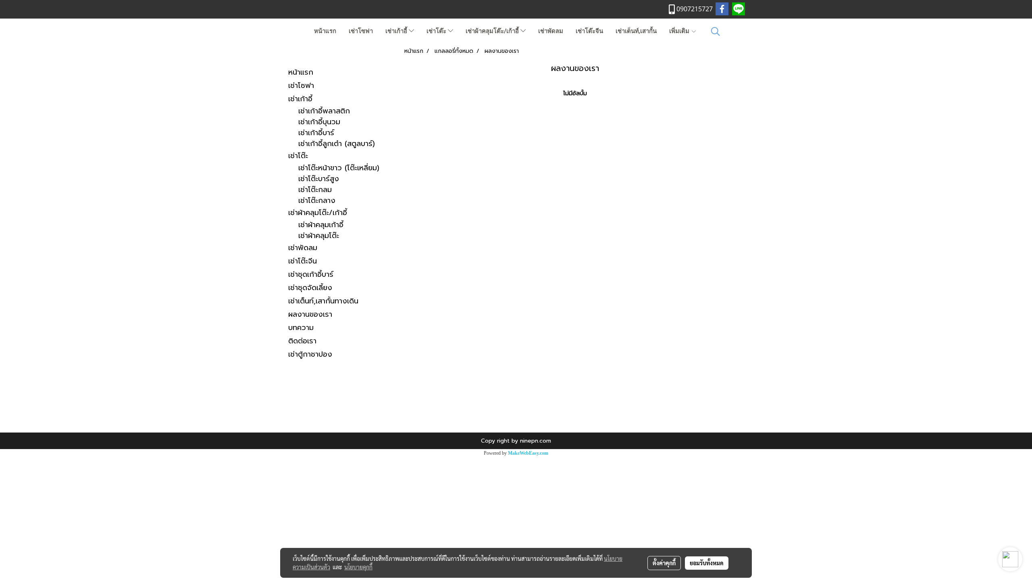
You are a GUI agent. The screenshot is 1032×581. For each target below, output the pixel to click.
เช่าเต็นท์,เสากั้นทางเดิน (323, 301)
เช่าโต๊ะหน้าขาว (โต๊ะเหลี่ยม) (338, 168)
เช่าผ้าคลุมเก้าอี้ (320, 224)
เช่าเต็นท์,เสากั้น (636, 31)
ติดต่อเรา (302, 341)
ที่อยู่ (516, 404)
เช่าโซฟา (361, 31)
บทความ (301, 327)
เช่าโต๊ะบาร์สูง (318, 178)
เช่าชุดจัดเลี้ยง (310, 287)
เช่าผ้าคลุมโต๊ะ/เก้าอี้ (493, 31)
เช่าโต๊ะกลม (315, 189)
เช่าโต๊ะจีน (589, 31)
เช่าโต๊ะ (437, 31)
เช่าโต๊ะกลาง (316, 200)
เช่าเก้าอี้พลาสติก (324, 111)
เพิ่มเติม (680, 31)
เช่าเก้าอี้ (397, 31)
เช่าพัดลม (550, 31)
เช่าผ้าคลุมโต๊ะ (318, 235)
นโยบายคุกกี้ (358, 567)
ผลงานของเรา (310, 314)
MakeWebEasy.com (528, 453)
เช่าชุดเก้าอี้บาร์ (310, 274)
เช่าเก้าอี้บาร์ (316, 132)
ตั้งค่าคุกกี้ (664, 562)
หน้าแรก (325, 31)
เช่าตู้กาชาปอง (310, 354)
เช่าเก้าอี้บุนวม (319, 122)
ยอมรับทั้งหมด (707, 562)
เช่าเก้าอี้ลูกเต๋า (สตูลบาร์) (336, 143)
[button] (715, 31)
